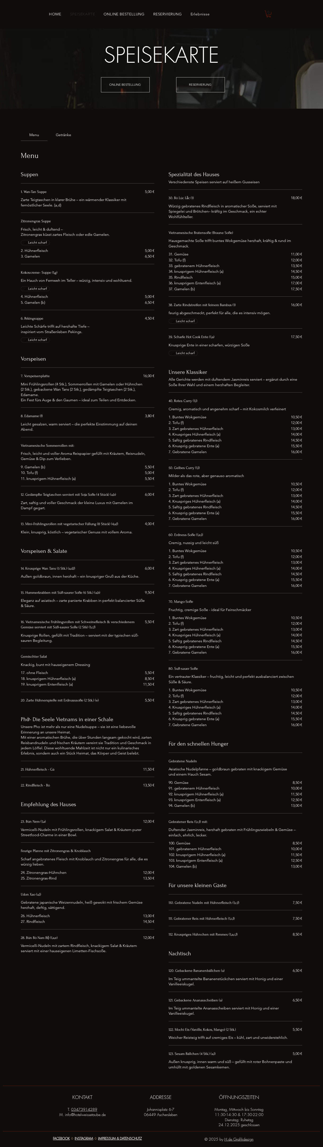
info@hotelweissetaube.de (85, 1114)
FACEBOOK (61, 1138)
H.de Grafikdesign (238, 1139)
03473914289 (84, 1109)
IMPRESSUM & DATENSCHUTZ (120, 1138)
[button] (269, 14)
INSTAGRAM (84, 1138)
